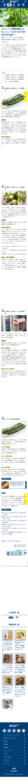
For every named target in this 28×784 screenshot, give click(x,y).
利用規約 (6, 747)
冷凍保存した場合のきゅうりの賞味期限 (15, 79)
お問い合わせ (7, 760)
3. (4, 79)
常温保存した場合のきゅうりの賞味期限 (15, 74)
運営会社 (6, 741)
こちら (20, 541)
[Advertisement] (14, 581)
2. (4, 77)
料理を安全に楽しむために (10, 738)
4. (4, 81)
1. (4, 74)
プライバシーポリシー (9, 750)
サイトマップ (7, 763)
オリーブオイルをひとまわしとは (11, 734)
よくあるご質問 (7, 757)
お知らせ (6, 753)
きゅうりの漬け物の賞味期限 (12, 81)
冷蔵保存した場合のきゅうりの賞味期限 (15, 77)
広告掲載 (6, 744)
